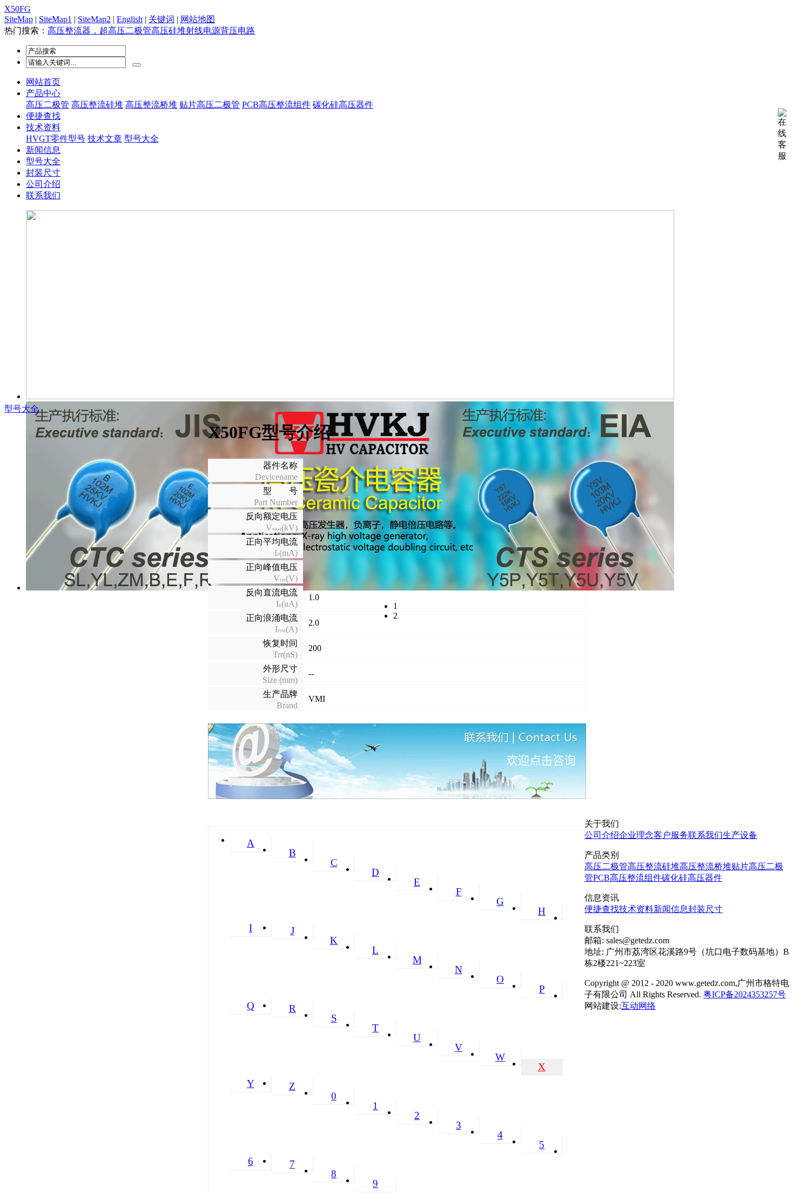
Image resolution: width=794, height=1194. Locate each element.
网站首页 (43, 81)
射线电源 (203, 30)
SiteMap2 (94, 19)
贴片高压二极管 (209, 104)
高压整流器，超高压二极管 (99, 30)
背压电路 (237, 30)
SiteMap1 (55, 19)
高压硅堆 (168, 30)
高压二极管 (47, 104)
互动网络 (638, 1005)
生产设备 (740, 835)
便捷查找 (43, 115)
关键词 (161, 19)
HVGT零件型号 (55, 138)
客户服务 (671, 835)
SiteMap (18, 19)
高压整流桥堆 (151, 104)
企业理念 (636, 835)
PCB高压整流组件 (276, 104)
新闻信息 (43, 150)
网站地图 (197, 19)
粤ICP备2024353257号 (744, 994)
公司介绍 (43, 184)
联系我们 (43, 195)
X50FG (17, 9)
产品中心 (43, 93)
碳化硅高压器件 (343, 104)
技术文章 (105, 138)
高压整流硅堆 (97, 104)
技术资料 (43, 127)
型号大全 (141, 138)
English (130, 19)
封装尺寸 (43, 172)
